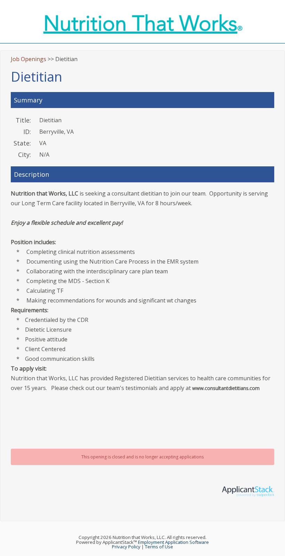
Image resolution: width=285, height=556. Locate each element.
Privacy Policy (126, 546)
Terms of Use (159, 546)
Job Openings (28, 59)
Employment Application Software (173, 542)
